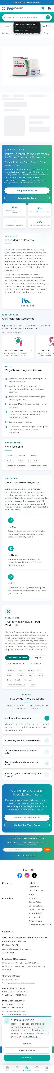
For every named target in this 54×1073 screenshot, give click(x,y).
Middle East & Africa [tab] (16, 663)
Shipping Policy (36, 913)
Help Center (34, 883)
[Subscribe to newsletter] (47, 850)
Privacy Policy (35, 898)
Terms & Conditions (37, 909)
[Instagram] (27, 875)
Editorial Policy (35, 921)
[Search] (48, 17)
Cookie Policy (35, 902)
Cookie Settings (36, 906)
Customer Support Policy (40, 925)
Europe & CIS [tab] (39, 658)
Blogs (31, 894)
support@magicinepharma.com (16, 949)
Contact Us (32, 856)
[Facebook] (19, 875)
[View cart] (42, 8)
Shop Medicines (25, 190)
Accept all (27, 1057)
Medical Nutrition (45, 26)
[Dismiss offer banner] (50, 2)
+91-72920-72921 (9, 953)
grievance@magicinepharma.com (21, 983)
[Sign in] (49, 8)
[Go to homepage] (15, 8)
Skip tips (25, 30)
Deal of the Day (36, 891)
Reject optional (27, 1050)
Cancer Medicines (11, 26)
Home (5, 33)
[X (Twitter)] (34, 875)
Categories (17, 33)
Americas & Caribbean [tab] (17, 658)
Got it (17, 30)
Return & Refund (36, 917)
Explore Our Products (25, 817)
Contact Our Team (27, 198)
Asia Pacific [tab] (36, 663)
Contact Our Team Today (27, 825)
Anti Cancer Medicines (33, 33)
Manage (27, 1043)
